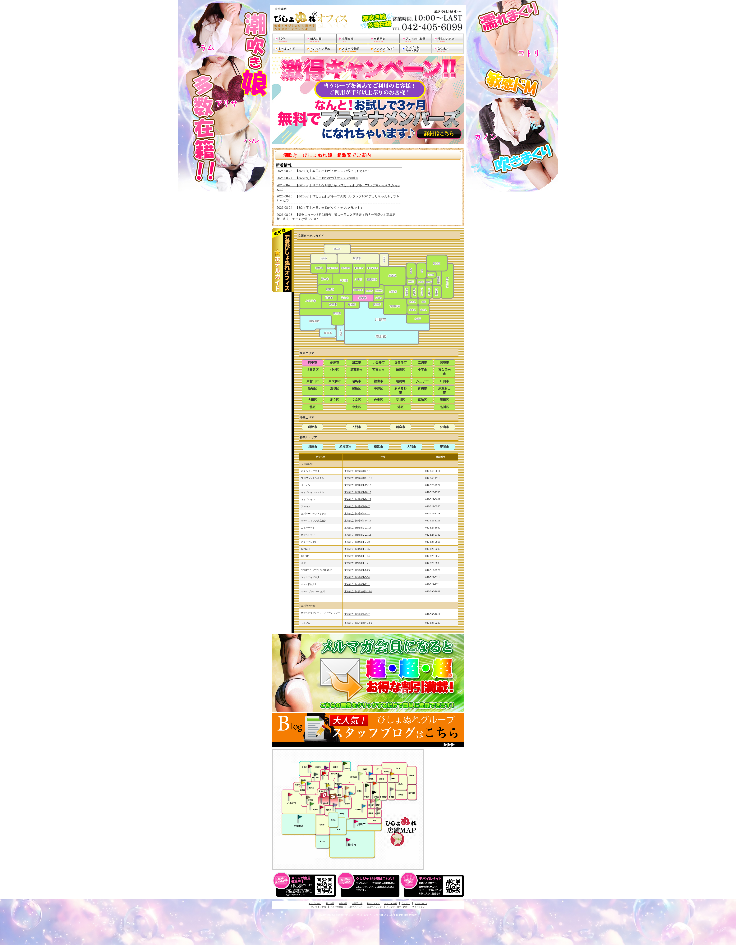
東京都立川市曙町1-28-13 (357, 492)
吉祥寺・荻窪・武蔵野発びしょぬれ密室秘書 (347, 788)
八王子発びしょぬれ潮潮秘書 (290, 795)
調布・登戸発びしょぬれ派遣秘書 (351, 793)
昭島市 (356, 381)
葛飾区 (422, 399)
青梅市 (422, 388)
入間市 (356, 427)
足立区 (334, 399)
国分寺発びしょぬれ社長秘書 (328, 785)
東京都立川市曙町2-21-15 (357, 534)
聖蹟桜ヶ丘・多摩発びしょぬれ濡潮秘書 (322, 807)
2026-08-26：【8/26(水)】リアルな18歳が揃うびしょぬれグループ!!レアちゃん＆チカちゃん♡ (338, 187)
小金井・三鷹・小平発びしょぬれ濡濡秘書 (340, 787)
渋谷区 (334, 388)
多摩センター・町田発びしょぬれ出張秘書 (312, 804)
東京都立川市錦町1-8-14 (357, 577)
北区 (313, 407)
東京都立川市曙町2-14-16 (357, 520)
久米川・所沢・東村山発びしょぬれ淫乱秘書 (324, 773)
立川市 (422, 362)
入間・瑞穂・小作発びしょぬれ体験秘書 (310, 766)
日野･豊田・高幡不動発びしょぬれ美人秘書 (308, 797)
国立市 (356, 362)
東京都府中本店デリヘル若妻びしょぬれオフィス (368, 19)
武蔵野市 (356, 369)
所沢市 (312, 427)
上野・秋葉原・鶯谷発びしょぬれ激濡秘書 (392, 773)
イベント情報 (390, 903)
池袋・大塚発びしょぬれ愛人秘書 (371, 773)
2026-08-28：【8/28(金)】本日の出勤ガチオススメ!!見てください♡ (323, 171)
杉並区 (334, 369)
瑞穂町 (400, 381)
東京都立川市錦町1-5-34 (357, 556)
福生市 (378, 381)
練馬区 (400, 369)
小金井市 (378, 362)
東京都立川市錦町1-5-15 (357, 549)
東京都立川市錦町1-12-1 (357, 584)
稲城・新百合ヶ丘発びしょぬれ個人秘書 (335, 805)
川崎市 (312, 446)
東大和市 (335, 381)
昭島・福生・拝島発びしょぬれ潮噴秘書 (303, 783)
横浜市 (378, 446)
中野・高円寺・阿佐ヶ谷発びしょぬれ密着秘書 (367, 785)
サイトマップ (418, 907)
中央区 (356, 407)
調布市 (444, 362)
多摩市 (334, 362)
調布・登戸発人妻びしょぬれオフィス (346, 796)
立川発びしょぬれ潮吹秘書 (309, 784)
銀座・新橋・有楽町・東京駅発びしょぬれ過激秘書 (392, 789)
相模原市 (345, 446)
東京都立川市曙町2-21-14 (357, 527)
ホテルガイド (421, 903)
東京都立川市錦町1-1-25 (357, 570)
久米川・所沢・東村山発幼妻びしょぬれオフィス (326, 767)
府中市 (312, 362)
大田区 (312, 399)
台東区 (378, 399)
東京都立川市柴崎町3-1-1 (357, 471)
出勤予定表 (357, 903)
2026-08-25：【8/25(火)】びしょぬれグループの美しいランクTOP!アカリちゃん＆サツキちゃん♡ (338, 198)
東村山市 (312, 381)
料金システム (373, 903)
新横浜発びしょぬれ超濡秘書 (348, 840)
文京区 (356, 399)
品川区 (444, 407)
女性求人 (406, 903)
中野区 (378, 388)
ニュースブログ (374, 907)
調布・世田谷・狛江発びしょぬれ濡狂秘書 (364, 806)
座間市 (444, 446)
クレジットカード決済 (396, 907)
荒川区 (400, 399)
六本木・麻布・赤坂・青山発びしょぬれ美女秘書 (377, 800)
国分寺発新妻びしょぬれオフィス (330, 789)
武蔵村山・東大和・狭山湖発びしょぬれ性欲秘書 (316, 774)
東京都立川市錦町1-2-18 (357, 542)
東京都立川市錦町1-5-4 (356, 563)
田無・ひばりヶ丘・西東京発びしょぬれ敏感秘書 (340, 775)
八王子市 (422, 381)
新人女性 (330, 903)
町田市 (444, 381)
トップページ (315, 903)
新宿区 (312, 388)
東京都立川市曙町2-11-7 (357, 513)
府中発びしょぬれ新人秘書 (324, 795)
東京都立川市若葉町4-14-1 (358, 623)
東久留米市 (444, 371)
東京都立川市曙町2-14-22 (357, 499)
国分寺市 (400, 362)
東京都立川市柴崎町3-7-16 (358, 478)
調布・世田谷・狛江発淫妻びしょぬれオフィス (341, 800)
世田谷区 (312, 369)
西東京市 (378, 369)
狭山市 (444, 427)
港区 (401, 407)
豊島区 (356, 388)
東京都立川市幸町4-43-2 (357, 614)
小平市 (422, 369)
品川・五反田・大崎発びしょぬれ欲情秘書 (378, 809)
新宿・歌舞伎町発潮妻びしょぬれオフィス (374, 792)
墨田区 (444, 399)
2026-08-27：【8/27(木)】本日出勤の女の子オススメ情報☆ (317, 178)
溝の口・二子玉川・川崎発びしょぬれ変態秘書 (356, 821)
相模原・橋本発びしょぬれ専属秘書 (300, 817)
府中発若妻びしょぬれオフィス (333, 796)
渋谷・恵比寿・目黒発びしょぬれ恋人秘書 (372, 801)
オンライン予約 (318, 907)
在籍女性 (343, 903)
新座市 (400, 427)
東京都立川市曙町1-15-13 (357, 485)
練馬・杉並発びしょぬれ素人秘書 (360, 774)
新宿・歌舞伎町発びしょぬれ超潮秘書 (375, 783)
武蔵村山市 (444, 390)
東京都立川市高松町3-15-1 (358, 591)
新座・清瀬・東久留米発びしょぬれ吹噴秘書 (345, 763)
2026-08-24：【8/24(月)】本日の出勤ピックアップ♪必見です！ (320, 207)
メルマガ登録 (336, 907)
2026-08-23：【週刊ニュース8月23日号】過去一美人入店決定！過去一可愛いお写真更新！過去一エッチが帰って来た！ (336, 216)
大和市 (411, 446)
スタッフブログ (355, 907)
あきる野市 (400, 390)
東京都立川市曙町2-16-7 (357, 506)
